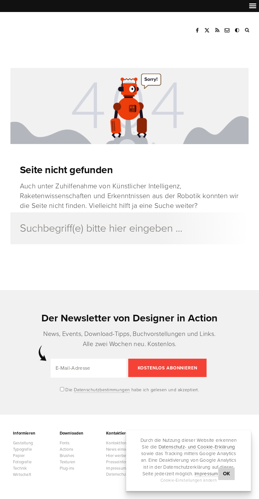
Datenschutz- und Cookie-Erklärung (197, 447)
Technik (20, 468)
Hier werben (117, 455)
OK (226, 474)
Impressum (206, 474)
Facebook (197, 30)
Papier (19, 455)
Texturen (67, 462)
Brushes (67, 455)
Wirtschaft (22, 474)
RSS (217, 30)
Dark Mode (237, 30)
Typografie (22, 449)
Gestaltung (23, 443)
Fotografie (22, 462)
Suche (247, 30)
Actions (66, 449)
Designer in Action (42, 28)
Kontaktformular (121, 443)
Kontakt (227, 30)
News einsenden (121, 449)
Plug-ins (67, 468)
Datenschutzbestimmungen (102, 390)
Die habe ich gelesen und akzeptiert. (131, 390)
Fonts (65, 443)
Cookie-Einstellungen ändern (188, 480)
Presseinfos (116, 462)
